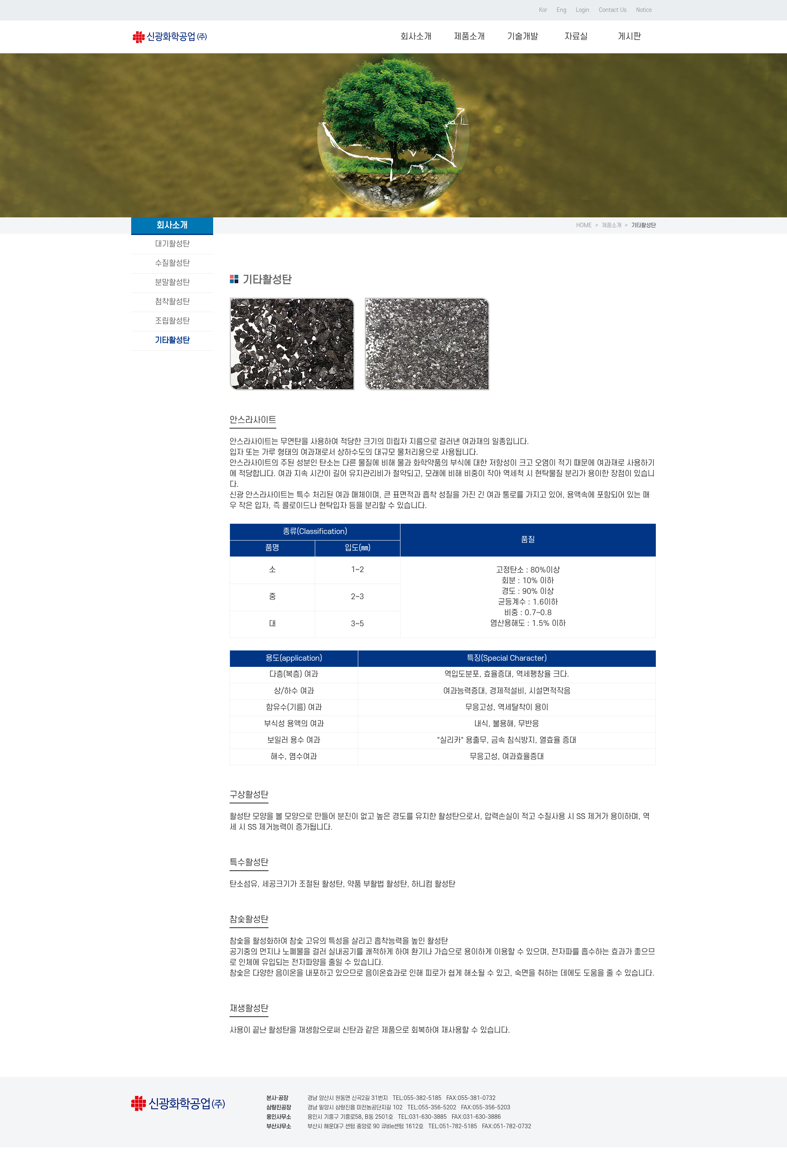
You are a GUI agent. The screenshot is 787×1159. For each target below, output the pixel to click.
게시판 (629, 36)
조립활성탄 (172, 321)
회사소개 (416, 36)
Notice (644, 10)
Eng (561, 10)
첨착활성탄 (172, 302)
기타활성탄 (172, 340)
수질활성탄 (172, 263)
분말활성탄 (172, 282)
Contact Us (613, 10)
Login (582, 10)
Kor (543, 10)
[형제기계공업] (169, 37)
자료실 (576, 36)
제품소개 (469, 36)
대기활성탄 (172, 244)
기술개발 (522, 36)
